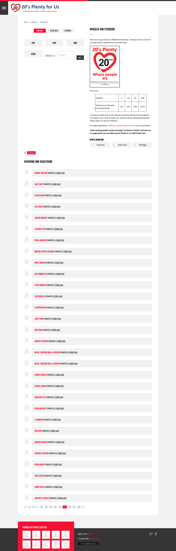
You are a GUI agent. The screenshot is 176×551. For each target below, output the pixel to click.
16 (60, 507)
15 (55, 507)
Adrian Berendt (41, 217)
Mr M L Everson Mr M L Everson (47, 352)
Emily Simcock (40, 262)
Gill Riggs (143, 145)
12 (41, 507)
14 (51, 507)
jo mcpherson (40, 307)
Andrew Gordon (41, 341)
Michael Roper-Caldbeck (44, 251)
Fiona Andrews (41, 240)
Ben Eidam (38, 330)
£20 (54, 42)
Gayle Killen (39, 475)
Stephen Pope (40, 229)
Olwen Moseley (40, 408)
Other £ (50, 55)
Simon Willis (40, 487)
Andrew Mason (41, 442)
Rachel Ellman (40, 386)
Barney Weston (41, 173)
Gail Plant (101, 145)
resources (31, 153)
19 (74, 507)
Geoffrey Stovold (42, 498)
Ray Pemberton (41, 273)
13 (46, 507)
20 (79, 507)
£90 (75, 42)
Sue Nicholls (40, 296)
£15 (33, 42)
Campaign (34, 22)
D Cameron (39, 419)
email (133, 125)
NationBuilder (95, 538)
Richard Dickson (41, 453)
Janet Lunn (39, 318)
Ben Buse (38, 430)
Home (26, 22)
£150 (33, 53)
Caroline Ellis (40, 397)
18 (69, 507)
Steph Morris (40, 285)
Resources (44, 22)
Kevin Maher (39, 464)
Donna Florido (41, 374)
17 (65, 507)
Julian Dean (122, 145)
